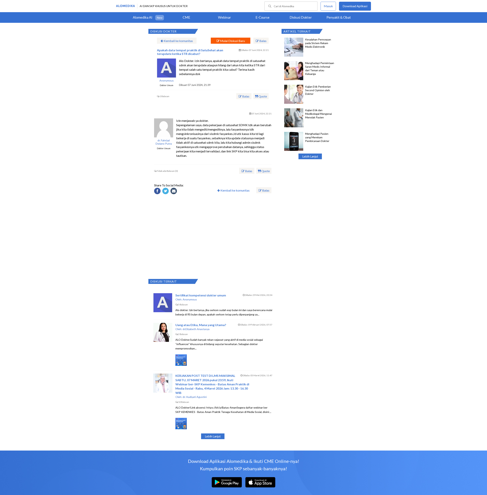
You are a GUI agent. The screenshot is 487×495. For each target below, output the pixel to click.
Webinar (224, 17)
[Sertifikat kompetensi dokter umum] (162, 302)
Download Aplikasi (355, 6)
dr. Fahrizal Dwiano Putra (164, 142)
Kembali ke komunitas (178, 41)
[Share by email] (174, 191)
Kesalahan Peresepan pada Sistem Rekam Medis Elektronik (318, 43)
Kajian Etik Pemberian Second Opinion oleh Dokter (318, 90)
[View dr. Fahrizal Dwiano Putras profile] (163, 127)
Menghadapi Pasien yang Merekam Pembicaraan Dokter (317, 137)
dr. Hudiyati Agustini (195, 396)
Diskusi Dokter (301, 17)
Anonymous (166, 80)
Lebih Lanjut (310, 156)
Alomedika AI (142, 17)
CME (186, 17)
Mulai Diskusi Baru (232, 41)
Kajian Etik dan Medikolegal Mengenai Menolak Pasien (318, 114)
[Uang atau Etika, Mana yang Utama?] (162, 332)
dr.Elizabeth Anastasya (196, 329)
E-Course (262, 17)
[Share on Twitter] (166, 191)
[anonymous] (166, 68)
